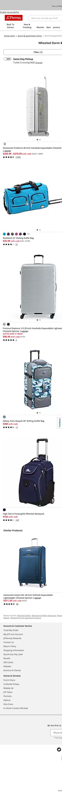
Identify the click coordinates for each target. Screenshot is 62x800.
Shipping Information (13, 650)
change (38, 62)
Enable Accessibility (9, 12)
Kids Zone (8, 704)
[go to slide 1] (37, 139)
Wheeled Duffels (24, 615)
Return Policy (9, 646)
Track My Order (10, 630)
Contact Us (8, 642)
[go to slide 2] (40, 139)
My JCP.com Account (13, 634)
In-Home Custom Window (15, 708)
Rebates (7, 666)
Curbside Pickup (11, 684)
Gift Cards (8, 662)
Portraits (7, 696)
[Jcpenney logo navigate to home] (14, 18)
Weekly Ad (8, 688)
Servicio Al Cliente (12, 670)
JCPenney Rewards (12, 638)
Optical (6, 700)
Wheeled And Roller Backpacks (44, 615)
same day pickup (23, 59)
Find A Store (9, 680)
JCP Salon (7, 692)
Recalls (6, 658)
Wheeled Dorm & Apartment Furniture (25, 618)
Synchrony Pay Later (13, 654)
